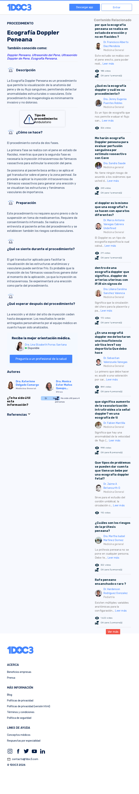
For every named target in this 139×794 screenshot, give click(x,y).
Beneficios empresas (19, 672)
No (54, 398)
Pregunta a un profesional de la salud (41, 359)
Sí (46, 398)
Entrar (116, 7)
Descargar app (84, 7)
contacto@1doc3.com (22, 759)
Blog (9, 694)
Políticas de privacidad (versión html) (28, 706)
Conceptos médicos (18, 734)
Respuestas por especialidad (23, 740)
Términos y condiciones (20, 712)
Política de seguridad (19, 718)
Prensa (11, 677)
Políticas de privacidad (20, 700)
